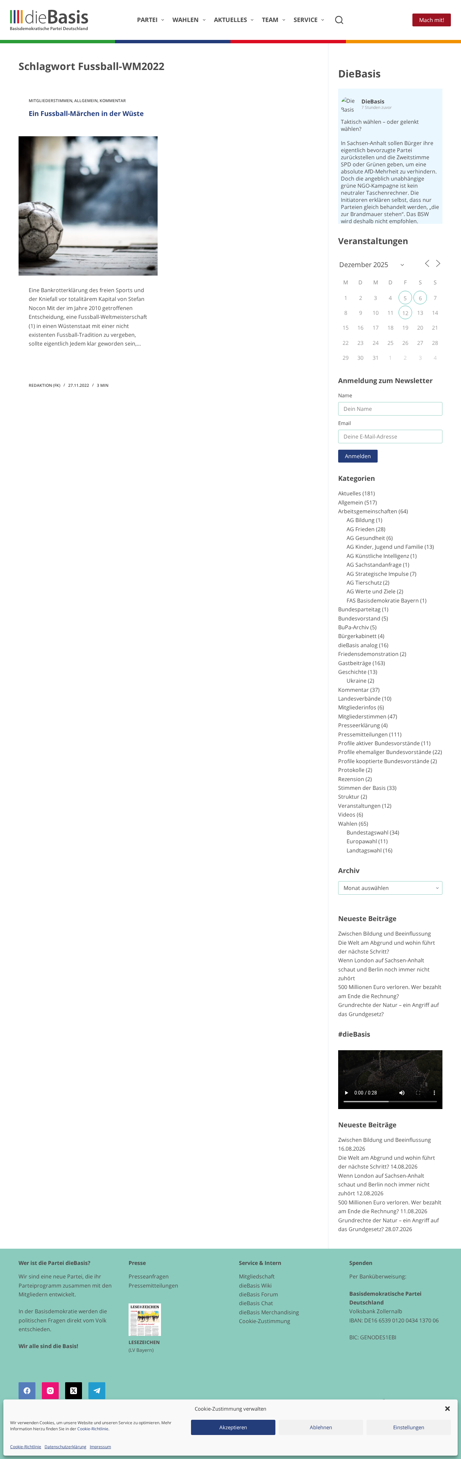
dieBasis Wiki (255, 1285)
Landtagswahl (364, 850)
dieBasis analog (358, 645)
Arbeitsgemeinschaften (367, 511)
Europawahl (362, 841)
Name (345, 395)
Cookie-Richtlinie (92, 1429)
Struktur (348, 796)
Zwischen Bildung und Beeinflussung (384, 933)
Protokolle (351, 770)
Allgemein (86, 100)
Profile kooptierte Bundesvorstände (383, 761)
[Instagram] (50, 1390)
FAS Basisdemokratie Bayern (383, 600)
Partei (147, 20)
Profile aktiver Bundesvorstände (379, 743)
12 (405, 313)
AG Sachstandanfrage (374, 564)
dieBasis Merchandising (269, 1312)
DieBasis (359, 73)
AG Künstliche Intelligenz (378, 556)
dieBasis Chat (256, 1303)
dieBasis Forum (258, 1294)
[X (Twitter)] (73, 1390)
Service (306, 20)
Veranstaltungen (359, 805)
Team (270, 20)
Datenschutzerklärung (65, 1447)
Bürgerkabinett (357, 636)
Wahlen (185, 20)
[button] (447, 1408)
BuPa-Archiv (353, 627)
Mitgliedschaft (257, 1276)
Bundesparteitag (359, 609)
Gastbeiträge (354, 663)
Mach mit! (431, 20)
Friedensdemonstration (368, 654)
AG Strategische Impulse (378, 574)
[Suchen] (339, 20)
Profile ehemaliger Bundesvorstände (384, 752)
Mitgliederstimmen (50, 100)
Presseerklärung (359, 725)
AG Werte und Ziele (371, 591)
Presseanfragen (149, 1276)
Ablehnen (321, 1427)
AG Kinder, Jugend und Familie (385, 546)
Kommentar (113, 100)
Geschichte (352, 672)
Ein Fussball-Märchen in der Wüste (86, 113)
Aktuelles (230, 20)
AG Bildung (361, 520)
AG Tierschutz (364, 582)
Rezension (351, 779)
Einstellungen (408, 1427)
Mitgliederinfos (357, 707)
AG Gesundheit (366, 538)
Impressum (100, 1447)
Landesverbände (359, 698)
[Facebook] (27, 1390)
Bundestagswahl (367, 832)
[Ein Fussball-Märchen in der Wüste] (88, 206)
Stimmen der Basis (362, 788)
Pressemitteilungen (363, 734)
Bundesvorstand (359, 618)
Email (344, 423)
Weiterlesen (53, 363)
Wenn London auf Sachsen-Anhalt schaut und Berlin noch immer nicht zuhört (384, 969)
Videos (346, 814)
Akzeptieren (233, 1427)
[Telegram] (96, 1390)
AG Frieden (361, 529)
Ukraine (357, 680)
